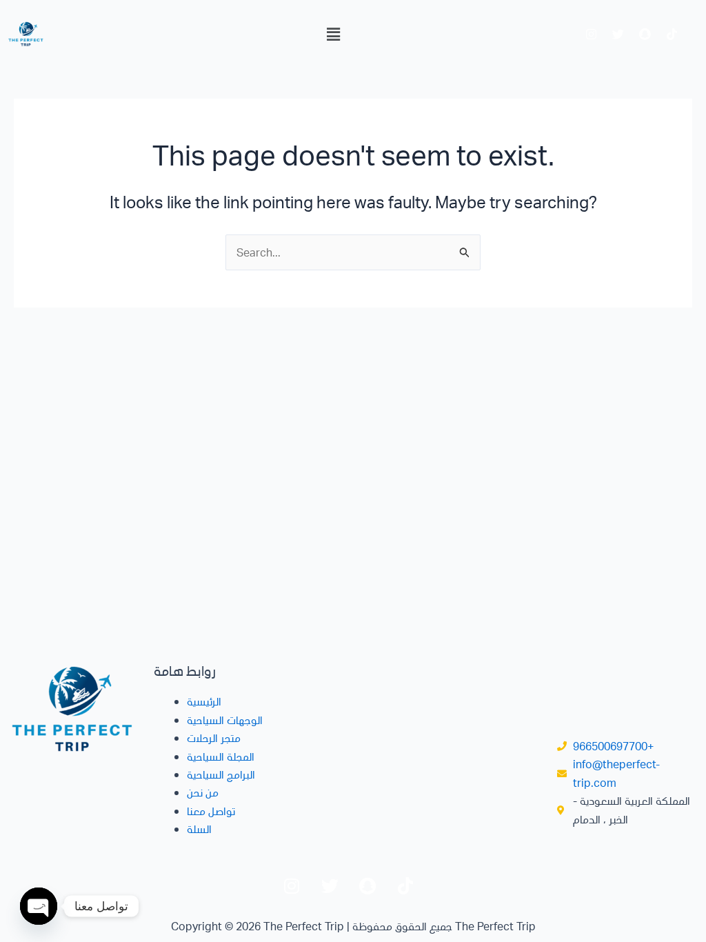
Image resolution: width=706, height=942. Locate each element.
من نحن (203, 792)
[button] (333, 34)
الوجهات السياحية (225, 719)
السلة (199, 828)
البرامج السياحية (221, 774)
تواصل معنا (211, 810)
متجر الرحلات (214, 737)
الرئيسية (204, 701)
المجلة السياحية (220, 756)
